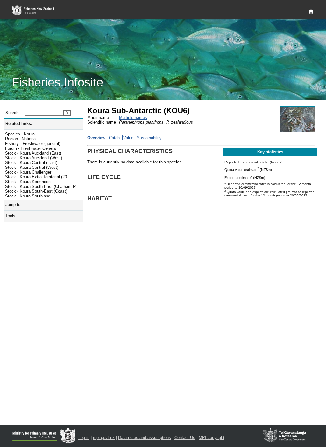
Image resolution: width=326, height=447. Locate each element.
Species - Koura (20, 134)
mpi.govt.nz (104, 437)
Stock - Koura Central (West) (31, 167)
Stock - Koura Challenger (28, 172)
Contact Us (184, 437)
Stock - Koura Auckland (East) (33, 153)
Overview (96, 137)
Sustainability (149, 137)
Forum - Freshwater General (31, 148)
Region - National (21, 138)
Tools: (11, 215)
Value (128, 137)
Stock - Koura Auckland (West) (33, 157)
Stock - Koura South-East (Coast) (36, 191)
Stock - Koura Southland (27, 196)
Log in (83, 437)
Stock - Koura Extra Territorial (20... (38, 177)
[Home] (311, 11)
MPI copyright (211, 437)
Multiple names (133, 117)
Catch (114, 137)
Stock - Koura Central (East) (31, 162)
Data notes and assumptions (144, 437)
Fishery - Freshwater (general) (32, 143)
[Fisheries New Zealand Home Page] (36, 10)
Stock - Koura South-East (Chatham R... (42, 186)
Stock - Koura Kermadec (28, 181)
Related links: (18, 123)
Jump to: (13, 204)
